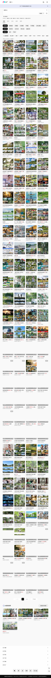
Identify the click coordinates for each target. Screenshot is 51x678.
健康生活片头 (22, 18)
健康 (11, 18)
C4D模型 (22, 25)
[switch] (41, 13)
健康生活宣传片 (28, 18)
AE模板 (16, 25)
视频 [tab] (4, 21)
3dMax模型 (38, 25)
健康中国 (14, 18)
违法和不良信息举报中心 (42, 676)
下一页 (34, 599)
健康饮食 (8, 18)
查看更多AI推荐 (43, 605)
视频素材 (11, 25)
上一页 (17, 599)
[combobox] (11, 2)
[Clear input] (46, 10)
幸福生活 (17, 18)
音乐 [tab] (12, 21)
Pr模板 (27, 25)
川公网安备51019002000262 (33, 676)
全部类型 (5, 25)
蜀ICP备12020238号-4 (23, 676)
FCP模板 (32, 25)
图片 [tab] (8, 21)
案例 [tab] (21, 21)
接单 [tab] (17, 21)
